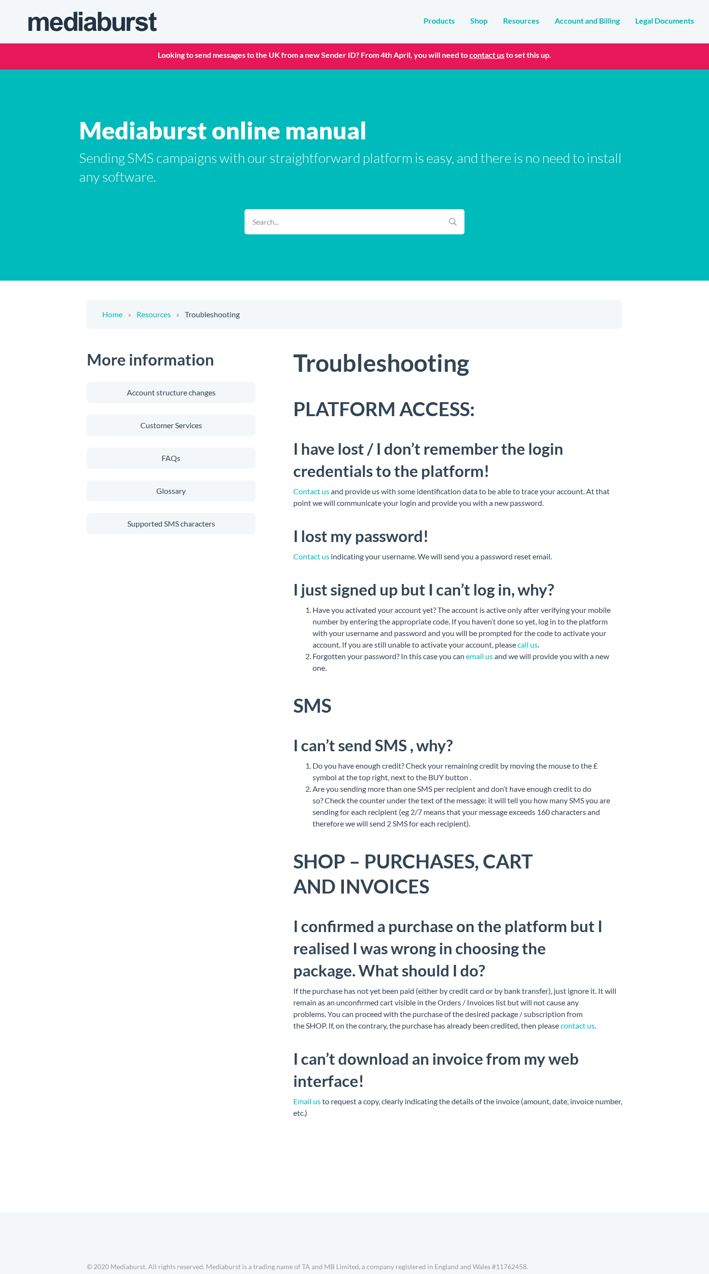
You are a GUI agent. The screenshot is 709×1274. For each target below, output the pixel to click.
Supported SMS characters (171, 523)
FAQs (171, 457)
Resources (153, 314)
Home (112, 314)
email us (479, 656)
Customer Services (171, 425)
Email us (307, 1101)
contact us (486, 54)
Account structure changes (171, 392)
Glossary (171, 490)
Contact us (311, 491)
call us (528, 644)
